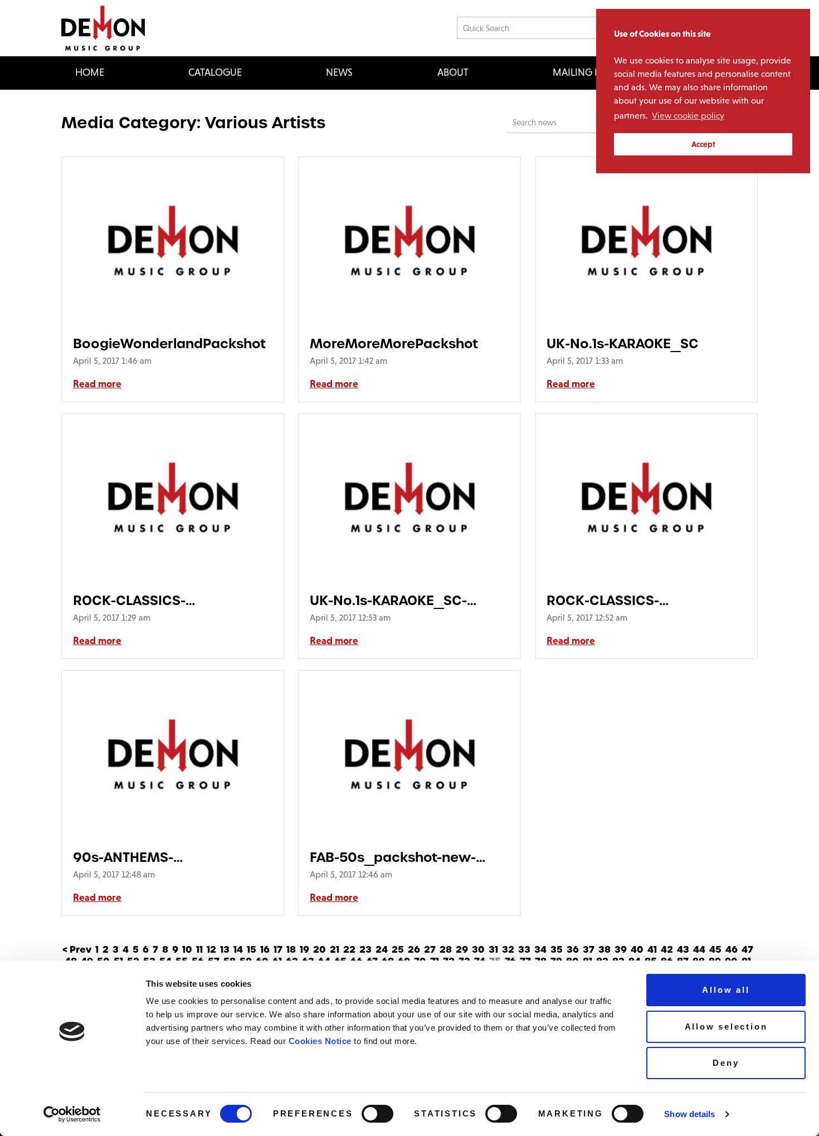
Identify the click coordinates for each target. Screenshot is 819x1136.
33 (524, 949)
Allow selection (726, 1026)
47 (747, 949)
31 (493, 949)
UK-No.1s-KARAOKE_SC (623, 343)
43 (683, 949)
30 (478, 949)
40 (637, 949)
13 (225, 949)
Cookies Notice (320, 1041)
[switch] (377, 1114)
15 (251, 949)
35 (556, 949)
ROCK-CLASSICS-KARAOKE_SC (129, 600)
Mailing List (582, 72)
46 (731, 949)
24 (382, 949)
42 (667, 949)
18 (291, 949)
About (453, 72)
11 (199, 949)
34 (540, 949)
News (339, 72)
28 (446, 949)
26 (414, 949)
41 (652, 949)
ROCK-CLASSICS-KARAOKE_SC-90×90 (616, 600)
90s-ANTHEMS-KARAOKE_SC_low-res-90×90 (172, 857)
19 (304, 949)
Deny (726, 1062)
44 (699, 949)
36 (573, 949)
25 (398, 949)
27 (430, 949)
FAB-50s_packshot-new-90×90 (393, 857)
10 (187, 949)
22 (349, 949)
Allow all (725, 989)
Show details (689, 1114)
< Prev (76, 949)
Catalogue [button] (215, 72)
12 (211, 949)
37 (588, 949)
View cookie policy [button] (688, 115)
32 (508, 949)
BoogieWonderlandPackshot (169, 343)
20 (319, 949)
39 (621, 949)
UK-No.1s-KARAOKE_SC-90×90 (388, 600)
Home (89, 72)
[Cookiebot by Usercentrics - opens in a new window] (72, 1114)
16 (265, 949)
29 (462, 949)
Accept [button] (703, 144)
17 (278, 949)
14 (238, 949)
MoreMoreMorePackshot (394, 343)
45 (715, 949)
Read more (97, 383)
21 (334, 949)
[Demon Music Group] (103, 28)
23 (365, 949)
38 (604, 949)
